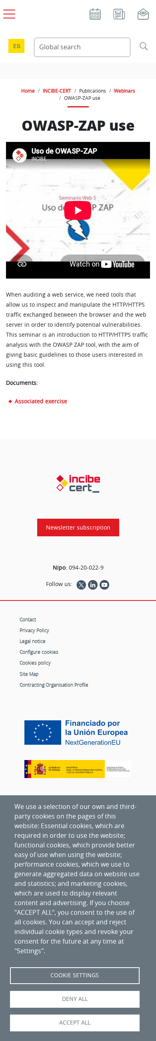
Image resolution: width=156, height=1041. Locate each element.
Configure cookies (39, 652)
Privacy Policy (34, 630)
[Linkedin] (93, 584)
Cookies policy (35, 662)
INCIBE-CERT (57, 90)
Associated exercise (41, 401)
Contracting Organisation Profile (54, 684)
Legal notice (33, 641)
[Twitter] (81, 584)
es (16, 46)
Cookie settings (74, 975)
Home (28, 90)
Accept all (74, 1022)
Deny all (75, 999)
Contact (28, 619)
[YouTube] (104, 584)
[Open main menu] (8, 12)
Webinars (124, 90)
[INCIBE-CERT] (78, 484)
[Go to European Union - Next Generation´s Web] (78, 735)
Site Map (29, 674)
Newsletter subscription (78, 527)
